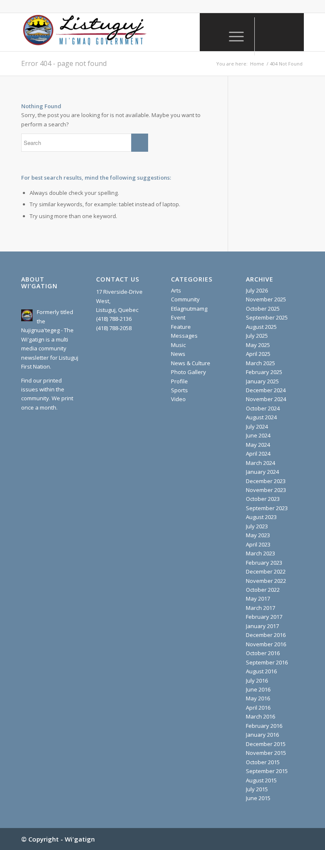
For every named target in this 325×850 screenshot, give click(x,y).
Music (178, 345)
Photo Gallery (188, 372)
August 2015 (261, 780)
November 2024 (266, 399)
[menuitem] (212, 36)
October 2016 (263, 653)
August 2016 (261, 671)
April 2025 (258, 354)
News (178, 354)
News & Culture (190, 363)
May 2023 (258, 535)
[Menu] (232, 36)
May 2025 (258, 345)
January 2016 (262, 734)
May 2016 (258, 698)
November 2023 (266, 490)
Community (185, 299)
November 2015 (266, 753)
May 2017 (258, 598)
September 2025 (267, 317)
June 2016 (258, 689)
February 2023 (264, 562)
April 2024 (258, 453)
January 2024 (262, 472)
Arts (176, 290)
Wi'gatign (80, 839)
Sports (179, 390)
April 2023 (258, 544)
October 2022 (263, 589)
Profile (179, 381)
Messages (184, 335)
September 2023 (267, 508)
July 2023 (257, 526)
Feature (181, 327)
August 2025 (261, 327)
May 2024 (258, 444)
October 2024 (263, 408)
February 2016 (264, 726)
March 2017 (260, 608)
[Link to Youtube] (293, 32)
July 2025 (257, 335)
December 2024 (266, 390)
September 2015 (267, 771)
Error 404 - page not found (64, 63)
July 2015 (257, 789)
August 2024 (261, 417)
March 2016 (260, 716)
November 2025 (266, 299)
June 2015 (258, 798)
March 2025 (260, 363)
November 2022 (266, 581)
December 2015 (266, 744)
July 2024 (257, 426)
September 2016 (267, 662)
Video (178, 399)
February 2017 (264, 616)
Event (178, 317)
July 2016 (257, 680)
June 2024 (258, 435)
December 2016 (266, 635)
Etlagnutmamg (189, 308)
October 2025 (263, 308)
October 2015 (263, 762)
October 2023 (263, 499)
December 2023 (266, 481)
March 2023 (260, 553)
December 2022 (266, 571)
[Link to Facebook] (268, 32)
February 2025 (264, 372)
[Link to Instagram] (280, 32)
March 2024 (260, 463)
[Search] (212, 36)
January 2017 (262, 626)
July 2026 (257, 290)
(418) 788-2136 (114, 319)
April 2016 (258, 707)
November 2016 (266, 644)
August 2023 (261, 517)
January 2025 (262, 381)
